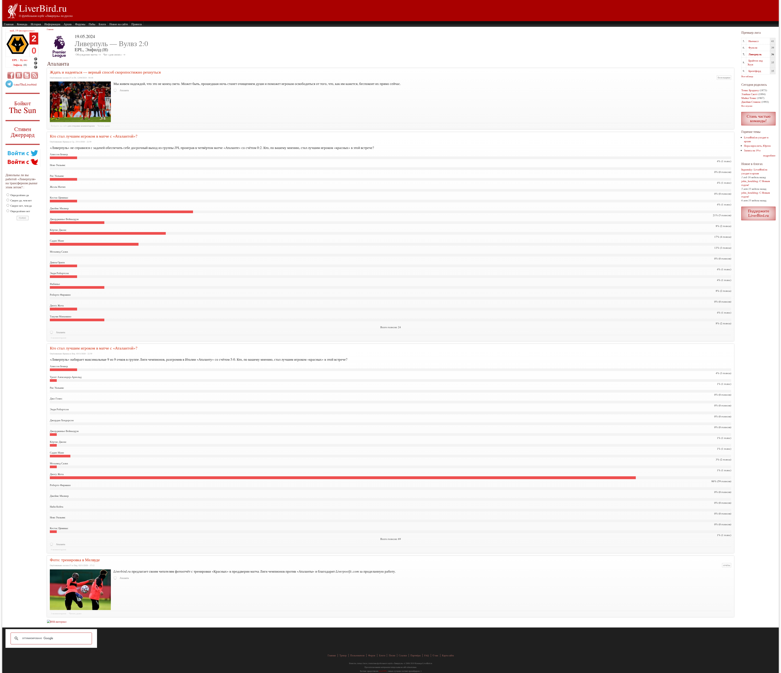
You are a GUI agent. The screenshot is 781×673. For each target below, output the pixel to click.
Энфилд (18, 65)
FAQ (426, 655)
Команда (22, 24)
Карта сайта (448, 655)
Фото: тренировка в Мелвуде (75, 559)
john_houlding (749, 181)
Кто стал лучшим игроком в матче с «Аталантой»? (93, 136)
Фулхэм (752, 47)
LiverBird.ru (43, 8)
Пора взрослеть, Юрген (757, 146)
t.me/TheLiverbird (25, 84)
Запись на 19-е (752, 150)
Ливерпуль (755, 54)
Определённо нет (20, 211)
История (36, 24)
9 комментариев (58, 549)
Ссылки (403, 655)
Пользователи (357, 655)
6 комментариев (58, 337)
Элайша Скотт (749, 94)
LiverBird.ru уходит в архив (754, 171)
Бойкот (22, 107)
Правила (136, 24)
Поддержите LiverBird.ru (758, 213)
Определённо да (19, 195)
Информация (52, 24)
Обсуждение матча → (88, 54)
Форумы (80, 24)
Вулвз (23, 60)
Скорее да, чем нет (21, 200)
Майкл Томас (748, 98)
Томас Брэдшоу (750, 90)
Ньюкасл (753, 41)
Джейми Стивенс (751, 102)
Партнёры (415, 655)
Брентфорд (754, 71)
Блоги (102, 24)
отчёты (726, 565)
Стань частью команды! (758, 118)
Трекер (343, 655)
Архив (68, 24)
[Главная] (12, 10)
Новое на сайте (118, 24)
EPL (15, 60)
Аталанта (124, 90)
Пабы (92, 24)
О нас (435, 655)
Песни (392, 655)
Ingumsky (746, 169)
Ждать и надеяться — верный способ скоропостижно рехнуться (105, 72)
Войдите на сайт (59, 125)
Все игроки (746, 105)
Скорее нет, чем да (21, 205)
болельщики (724, 77)
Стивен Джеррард (23, 132)
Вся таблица (747, 76)
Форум (371, 655)
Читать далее (103, 125)
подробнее (769, 155)
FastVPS (383, 671)
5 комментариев (58, 613)
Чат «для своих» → (114, 54)
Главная (8, 24)
